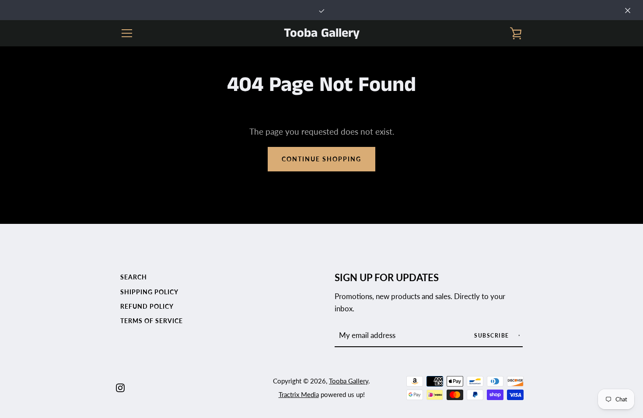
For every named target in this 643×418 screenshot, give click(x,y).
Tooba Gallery (322, 33)
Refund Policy (147, 306)
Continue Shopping (321, 159)
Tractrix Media (299, 394)
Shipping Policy (149, 292)
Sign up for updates (387, 277)
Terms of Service (151, 320)
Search (133, 277)
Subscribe (492, 335)
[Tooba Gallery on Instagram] (120, 387)
